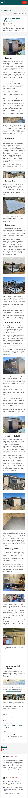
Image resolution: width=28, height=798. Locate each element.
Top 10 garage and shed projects (11, 703)
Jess (19, 671)
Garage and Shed (7, 717)
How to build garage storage (13, 691)
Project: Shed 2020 (10, 734)
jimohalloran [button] (9, 23)
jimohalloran (10, 736)
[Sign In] (24, 2)
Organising (6, 727)
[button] (4, 24)
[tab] (4, 746)
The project (5, 34)
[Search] (1, 6)
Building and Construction (9, 725)
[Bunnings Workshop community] (6, 2)
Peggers (21, 687)
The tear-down (13, 34)
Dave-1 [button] (7, 777)
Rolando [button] (8, 756)
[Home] (1, 10)
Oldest (7, 753)
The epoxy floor (22, 34)
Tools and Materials (8, 723)
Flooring (20, 725)
